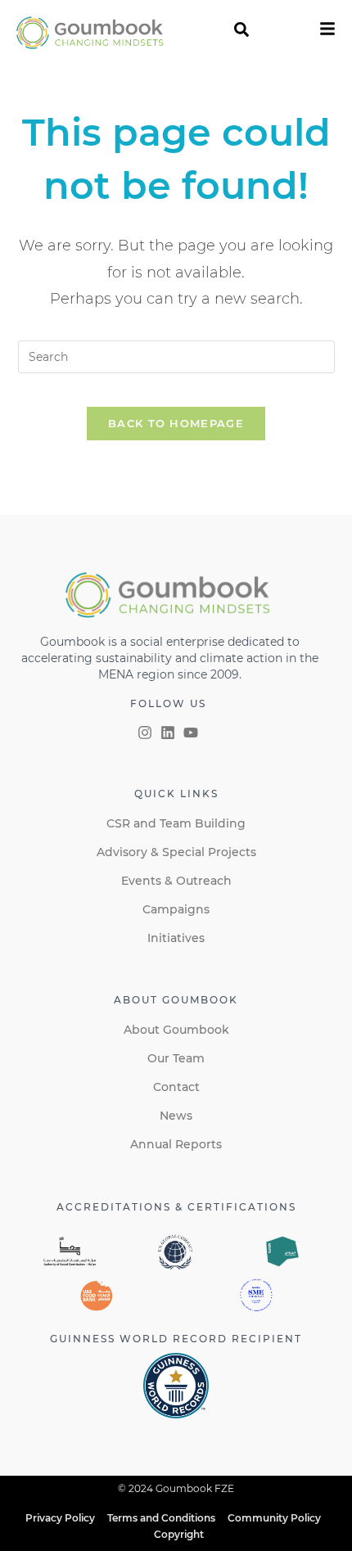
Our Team (176, 1058)
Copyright (179, 1534)
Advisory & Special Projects (176, 852)
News (176, 1115)
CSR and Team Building (176, 823)
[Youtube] (190, 732)
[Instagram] (145, 732)
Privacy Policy (60, 1518)
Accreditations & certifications (176, 1207)
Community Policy (274, 1518)
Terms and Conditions (161, 1518)
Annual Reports (176, 1144)
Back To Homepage (176, 423)
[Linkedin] (167, 732)
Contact (176, 1087)
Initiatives (176, 938)
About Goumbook (176, 1029)
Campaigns (176, 909)
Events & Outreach (176, 880)
